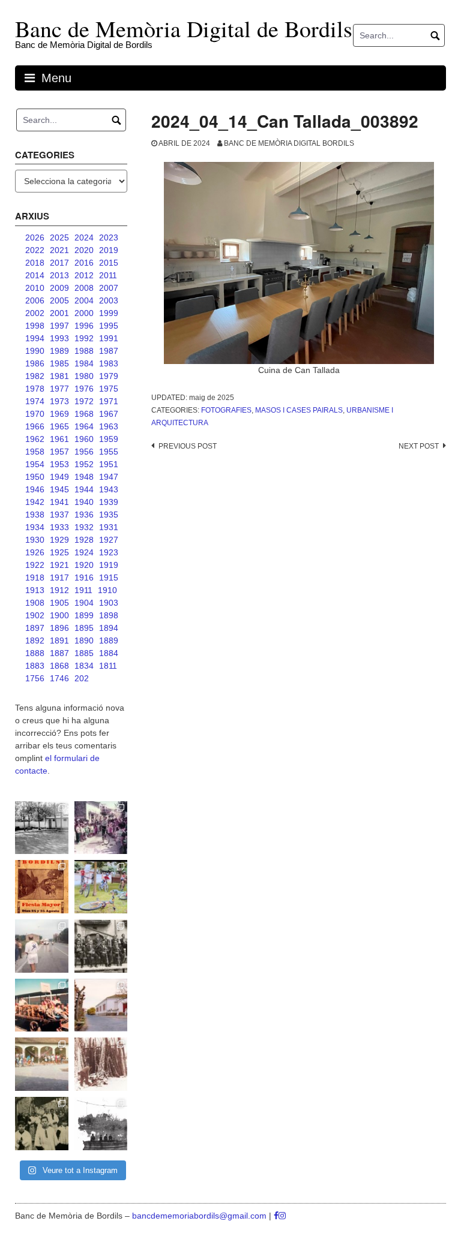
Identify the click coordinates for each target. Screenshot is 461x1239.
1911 (83, 590)
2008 (84, 288)
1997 (59, 325)
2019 (108, 250)
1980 (84, 376)
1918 (34, 577)
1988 (84, 351)
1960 (84, 439)
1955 (108, 451)
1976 (84, 388)
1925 (59, 552)
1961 (59, 439)
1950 (34, 477)
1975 (108, 388)
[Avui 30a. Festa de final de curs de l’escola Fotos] (41, 1064)
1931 (108, 527)
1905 (59, 603)
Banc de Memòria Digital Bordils (289, 143)
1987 (108, 351)
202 (81, 678)
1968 (84, 414)
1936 (84, 514)
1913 (34, 590)
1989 (59, 351)
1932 (84, 527)
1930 (34, 540)
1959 (108, 439)
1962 (34, 439)
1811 (108, 665)
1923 (108, 552)
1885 (84, 653)
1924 (84, 552)
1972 (84, 401)
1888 (34, 653)
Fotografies (226, 410)
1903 (108, 603)
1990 (34, 351)
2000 (84, 313)
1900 (59, 615)
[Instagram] (282, 1215)
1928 (84, 540)
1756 (34, 678)
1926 (34, 552)
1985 (59, 363)
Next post (419, 446)
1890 (84, 640)
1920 (84, 565)
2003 (108, 300)
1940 (84, 502)
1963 (108, 426)
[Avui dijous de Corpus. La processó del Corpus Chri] (41, 1123)
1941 (59, 502)
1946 (34, 489)
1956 (84, 451)
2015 (108, 262)
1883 (34, 665)
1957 (59, 451)
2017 (59, 262)
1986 (34, 363)
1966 (34, 426)
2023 (108, 237)
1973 (59, 401)
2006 (34, 300)
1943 (108, 489)
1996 (84, 325)
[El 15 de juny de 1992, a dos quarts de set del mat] (41, 946)
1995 (108, 325)
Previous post (187, 446)
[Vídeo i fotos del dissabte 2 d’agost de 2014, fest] (101, 886)
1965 (59, 426)
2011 (108, 275)
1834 (84, 665)
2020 (84, 250)
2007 (108, 288)
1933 (59, 527)
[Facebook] (276, 1215)
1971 (108, 401)
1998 (34, 325)
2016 (84, 262)
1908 (34, 603)
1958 (34, 451)
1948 (84, 477)
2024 (84, 237)
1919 (108, 565)
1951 (108, 464)
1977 (59, 388)
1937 (59, 514)
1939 (108, 502)
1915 (108, 577)
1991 (108, 338)
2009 (59, 288)
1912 (59, 590)
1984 (84, 363)
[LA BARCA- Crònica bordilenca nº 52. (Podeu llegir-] (101, 1123)
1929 (59, 540)
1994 (34, 338)
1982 (34, 376)
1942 (34, 502)
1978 (34, 388)
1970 (34, 414)
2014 (34, 275)
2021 (59, 250)
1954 (34, 464)
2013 (59, 275)
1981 (59, 376)
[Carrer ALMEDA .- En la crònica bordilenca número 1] (101, 1005)
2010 (34, 288)
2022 (34, 250)
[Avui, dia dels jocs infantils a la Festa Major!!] (101, 828)
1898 (108, 615)
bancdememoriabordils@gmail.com (200, 1215)
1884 (108, 653)
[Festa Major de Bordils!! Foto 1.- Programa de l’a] (41, 886)
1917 (59, 577)
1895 (84, 628)
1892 (34, 640)
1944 (84, 489)
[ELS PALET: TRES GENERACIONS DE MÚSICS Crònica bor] (101, 946)
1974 (34, 401)
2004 (84, 300)
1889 (108, 640)
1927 (108, 540)
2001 (59, 313)
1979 (108, 376)
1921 (59, 565)
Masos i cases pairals (299, 410)
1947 (108, 477)
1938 (34, 514)
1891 (59, 640)
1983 (108, 363)
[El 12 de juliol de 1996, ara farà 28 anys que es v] (41, 1005)
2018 (34, 262)
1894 (108, 628)
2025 (59, 237)
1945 (59, 489)
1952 (84, 464)
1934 (34, 527)
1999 (108, 313)
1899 (84, 615)
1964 (84, 426)
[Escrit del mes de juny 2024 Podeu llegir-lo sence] (101, 1064)
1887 (59, 653)
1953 (59, 464)
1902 (34, 615)
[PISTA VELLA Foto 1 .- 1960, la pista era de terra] (41, 828)
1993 (59, 338)
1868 (59, 665)
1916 (84, 577)
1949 (59, 477)
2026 (34, 237)
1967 (108, 414)
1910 (107, 590)
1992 (84, 338)
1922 (34, 565)
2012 (84, 275)
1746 (59, 678)
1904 (84, 603)
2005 (59, 300)
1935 (108, 514)
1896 (59, 628)
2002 (34, 313)
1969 (59, 414)
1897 (34, 628)
